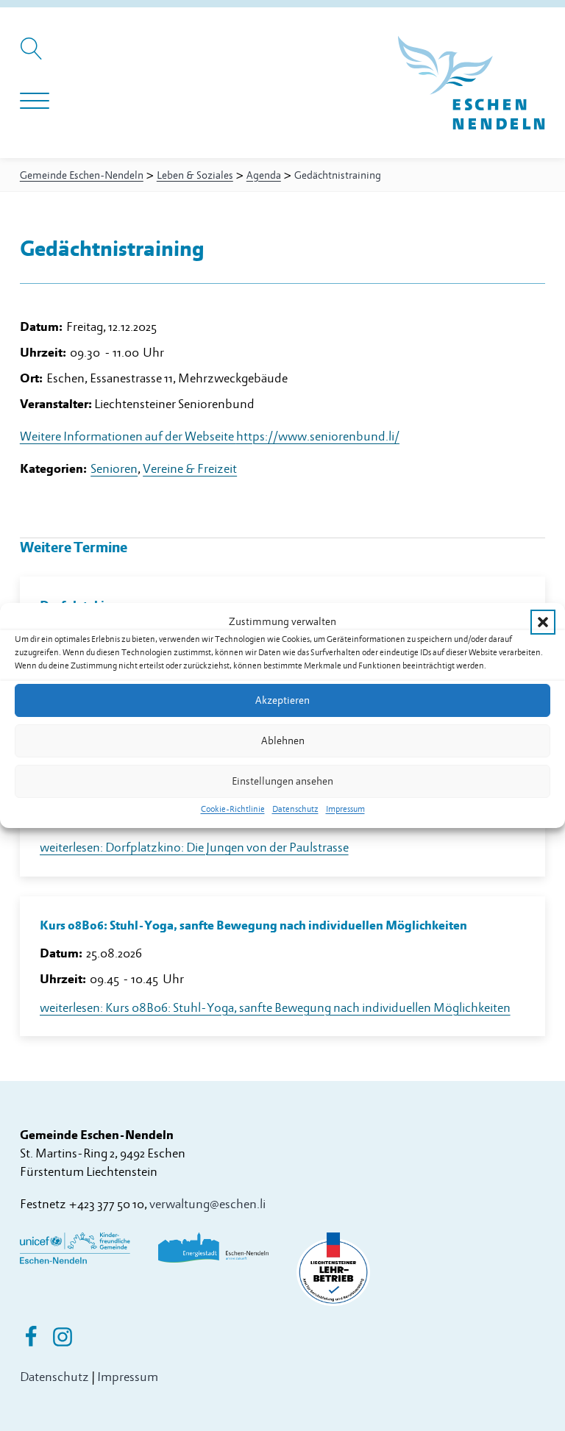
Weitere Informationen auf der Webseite (209, 436)
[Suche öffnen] (33, 56)
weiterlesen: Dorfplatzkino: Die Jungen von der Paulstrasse (194, 847)
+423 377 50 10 (106, 1204)
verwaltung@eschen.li (207, 1204)
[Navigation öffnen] (34, 101)
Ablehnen (283, 741)
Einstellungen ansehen (282, 781)
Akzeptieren (282, 700)
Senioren (114, 469)
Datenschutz (295, 809)
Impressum (345, 809)
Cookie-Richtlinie (233, 809)
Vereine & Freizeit (190, 469)
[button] (543, 622)
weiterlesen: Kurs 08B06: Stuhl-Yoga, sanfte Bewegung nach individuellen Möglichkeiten (275, 1008)
